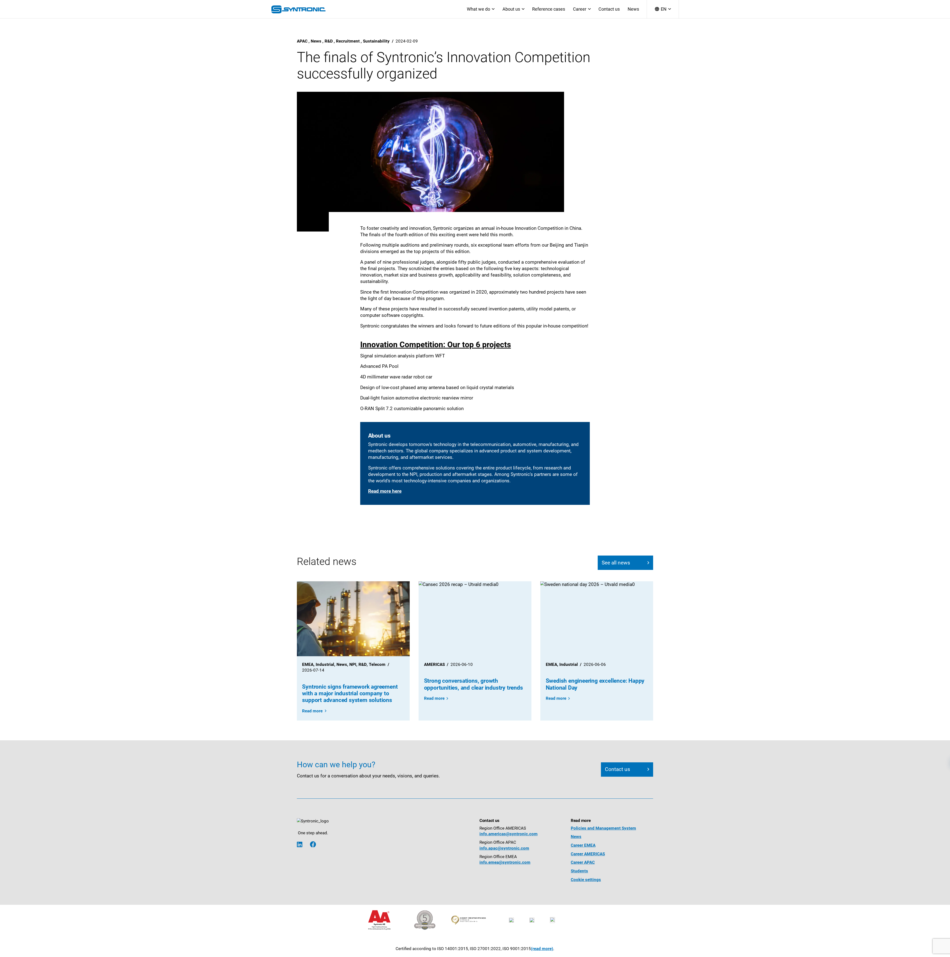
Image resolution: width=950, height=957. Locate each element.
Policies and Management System (603, 828)
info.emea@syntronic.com (504, 862)
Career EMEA (583, 845)
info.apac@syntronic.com (504, 848)
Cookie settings (586, 879)
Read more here (385, 491)
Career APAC (583, 862)
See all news (616, 563)
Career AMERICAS (588, 854)
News (633, 9)
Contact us (609, 9)
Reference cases (548, 9)
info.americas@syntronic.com (508, 834)
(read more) (542, 948)
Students (579, 871)
